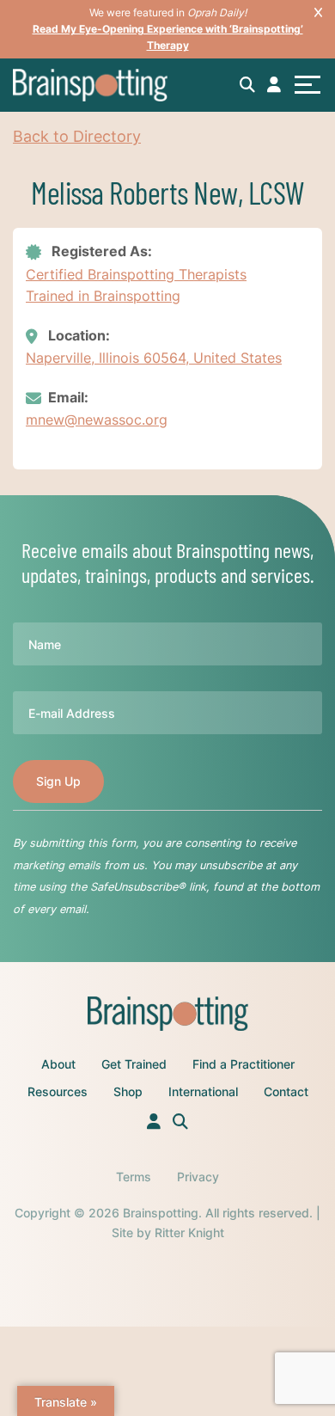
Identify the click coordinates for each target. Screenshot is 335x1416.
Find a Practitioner (243, 1064)
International (203, 1091)
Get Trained (134, 1064)
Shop (128, 1091)
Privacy (198, 1176)
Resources (57, 1091)
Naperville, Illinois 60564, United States (154, 357)
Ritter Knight (189, 1232)
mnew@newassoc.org (97, 419)
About (58, 1064)
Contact (286, 1091)
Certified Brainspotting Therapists (136, 274)
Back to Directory (77, 136)
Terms (133, 1176)
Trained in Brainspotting (103, 295)
